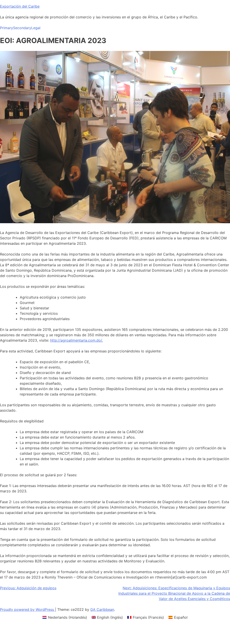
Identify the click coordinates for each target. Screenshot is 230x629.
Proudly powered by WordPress (27, 609)
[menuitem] (64, 617)
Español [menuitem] (181, 617)
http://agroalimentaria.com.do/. (76, 340)
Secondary (22, 28)
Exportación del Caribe (20, 6)
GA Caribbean (102, 609)
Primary (6, 28)
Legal (35, 28)
